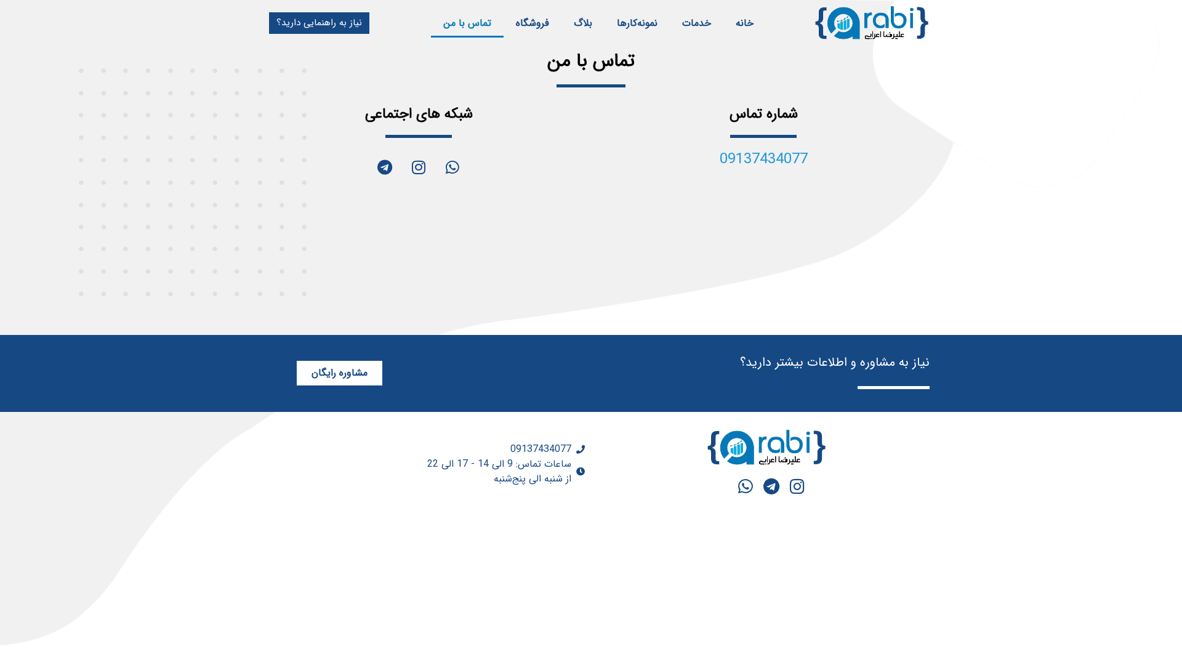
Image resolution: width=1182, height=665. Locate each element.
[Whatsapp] (452, 166)
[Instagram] (418, 166)
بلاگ (583, 23)
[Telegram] (384, 166)
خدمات (696, 23)
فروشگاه (532, 23)
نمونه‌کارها (637, 23)
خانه (745, 23)
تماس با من (467, 23)
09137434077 (764, 159)
